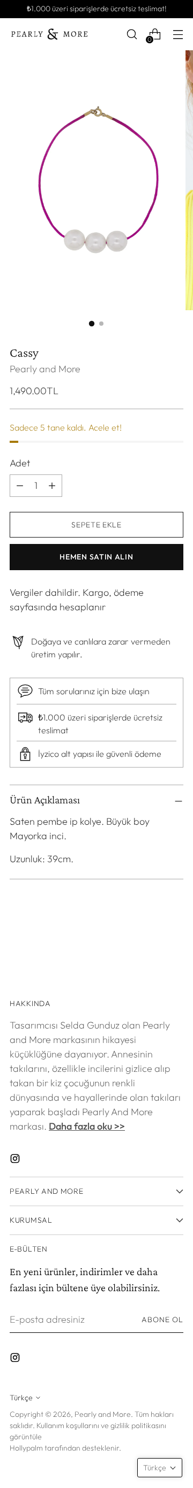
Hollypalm (26, 1448)
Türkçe (21, 1397)
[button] (160, 1468)
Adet (20, 463)
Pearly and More (45, 369)
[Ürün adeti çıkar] (52, 485)
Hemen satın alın (96, 557)
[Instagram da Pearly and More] (16, 1160)
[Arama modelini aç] (132, 34)
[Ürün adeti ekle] (19, 485)
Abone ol (162, 1319)
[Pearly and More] (50, 34)
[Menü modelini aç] (178, 34)
